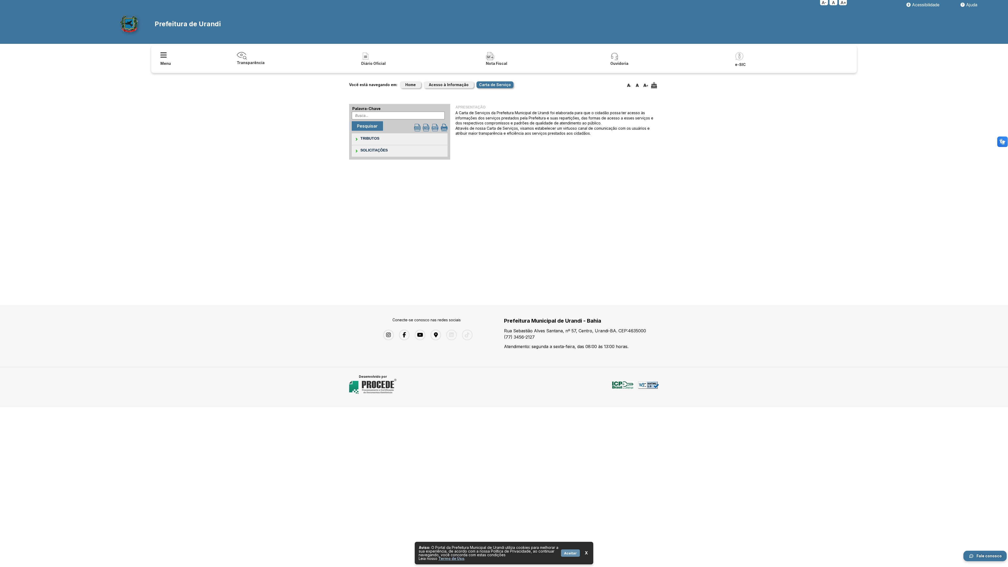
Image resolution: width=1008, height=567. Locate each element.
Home (410, 84)
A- (824, 2)
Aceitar (570, 553)
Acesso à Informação (449, 84)
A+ (843, 2)
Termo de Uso (451, 558)
